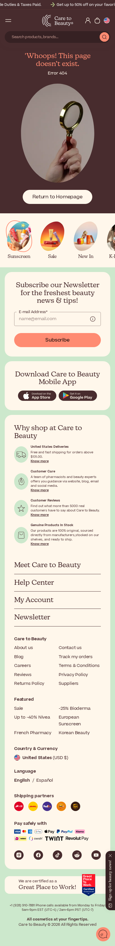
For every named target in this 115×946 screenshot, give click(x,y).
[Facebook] (38, 855)
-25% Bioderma (74, 708)
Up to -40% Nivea (32, 717)
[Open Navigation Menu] (8, 20)
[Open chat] (103, 934)
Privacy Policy (73, 675)
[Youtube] (96, 855)
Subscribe (57, 340)
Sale (18, 708)
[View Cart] (97, 20)
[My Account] (87, 20)
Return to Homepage (57, 196)
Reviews (23, 675)
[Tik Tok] (57, 855)
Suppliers (68, 683)
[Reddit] (77, 855)
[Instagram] (19, 855)
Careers (22, 666)
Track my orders (76, 657)
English (22, 780)
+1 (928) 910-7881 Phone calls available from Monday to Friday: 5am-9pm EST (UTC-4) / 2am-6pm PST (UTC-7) (58, 907)
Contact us (70, 648)
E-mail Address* (33, 312)
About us (23, 648)
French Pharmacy (32, 733)
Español (44, 780)
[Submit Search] (104, 37)
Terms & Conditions (79, 666)
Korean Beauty (74, 733)
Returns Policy (29, 683)
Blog (19, 657)
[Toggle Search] (17, 20)
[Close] (110, 854)
